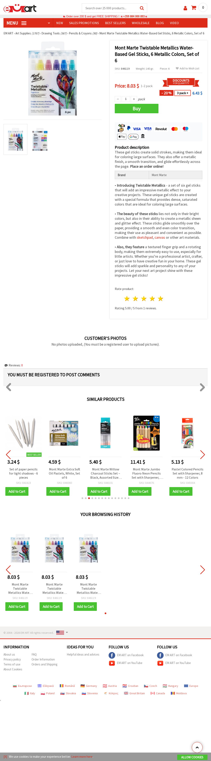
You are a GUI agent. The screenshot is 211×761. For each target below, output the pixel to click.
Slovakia (71, 693)
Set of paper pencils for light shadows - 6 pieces (23, 473)
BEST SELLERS (115, 23)
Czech (153, 686)
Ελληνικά (48, 686)
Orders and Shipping (44, 664)
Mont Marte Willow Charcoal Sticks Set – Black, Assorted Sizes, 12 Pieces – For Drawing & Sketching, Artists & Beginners (105, 473)
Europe (193, 686)
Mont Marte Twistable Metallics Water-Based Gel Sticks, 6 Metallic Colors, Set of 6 (20, 588)
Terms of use (12, 664)
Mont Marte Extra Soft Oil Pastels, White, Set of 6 (64, 473)
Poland (50, 693)
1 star (127, 298)
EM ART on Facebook (130, 655)
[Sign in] (185, 8)
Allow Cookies (192, 757)
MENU (13, 23)
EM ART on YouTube (129, 663)
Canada (160, 693)
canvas (160, 237)
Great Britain (137, 693)
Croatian (133, 686)
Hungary (173, 686)
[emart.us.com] (20, 8)
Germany (91, 686)
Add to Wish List (189, 68)
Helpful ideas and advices (83, 654)
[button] (82, 498)
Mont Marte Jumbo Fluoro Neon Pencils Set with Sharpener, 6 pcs (147, 473)
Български (25, 686)
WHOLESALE (141, 23)
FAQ (34, 654)
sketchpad (145, 237)
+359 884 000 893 (134, 16)
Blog (160, 23)
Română (70, 686)
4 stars (152, 298)
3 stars (144, 298)
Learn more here (82, 757)
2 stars (135, 298)
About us (9, 654)
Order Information (43, 659)
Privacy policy (12, 659)
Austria (112, 686)
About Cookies (13, 669)
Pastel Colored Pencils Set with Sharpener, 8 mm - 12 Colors (187, 473)
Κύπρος (113, 693)
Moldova (181, 693)
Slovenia (92, 693)
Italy (32, 693)
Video (174, 23)
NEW (59, 23)
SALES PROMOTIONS (84, 23)
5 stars (161, 298)
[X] (5, 757)
